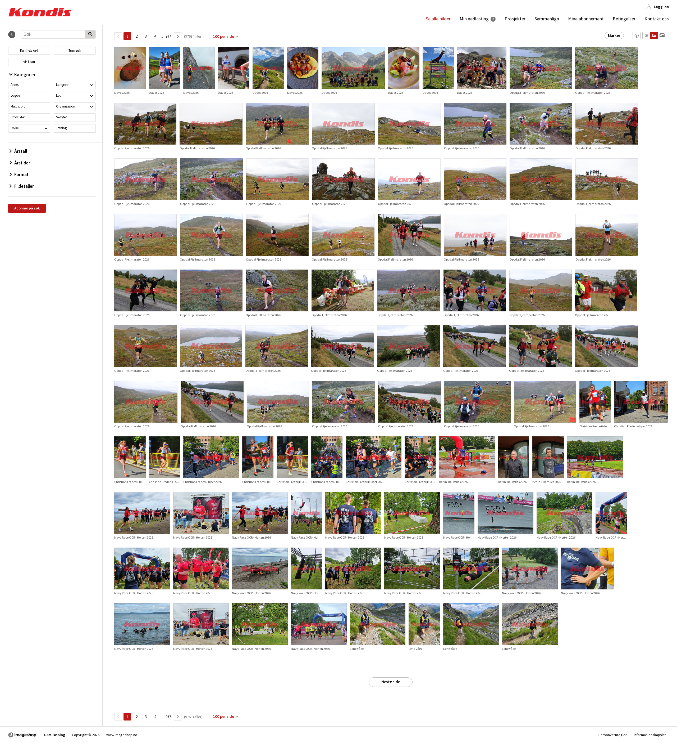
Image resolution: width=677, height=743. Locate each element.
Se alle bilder (438, 19)
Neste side (390, 681)
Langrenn (63, 84)
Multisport (18, 106)
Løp (59, 95)
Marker (614, 35)
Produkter (18, 117)
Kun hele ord (29, 50)
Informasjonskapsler (650, 734)
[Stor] (662, 35)
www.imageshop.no (121, 734)
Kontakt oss (656, 19)
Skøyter (61, 117)
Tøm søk (74, 50)
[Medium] (654, 35)
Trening (61, 128)
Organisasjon (65, 106)
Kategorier (24, 75)
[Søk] (90, 34)
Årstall (20, 151)
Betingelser (624, 19)
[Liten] (646, 35)
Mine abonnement (586, 19)
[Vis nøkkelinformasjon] (636, 35)
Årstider (22, 163)
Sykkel (15, 128)
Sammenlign (546, 19)
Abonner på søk (27, 208)
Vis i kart (29, 62)
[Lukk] (11, 34)
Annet (15, 84)
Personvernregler (612, 734)
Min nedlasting (474, 19)
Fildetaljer (24, 186)
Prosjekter (515, 19)
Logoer (16, 95)
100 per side (223, 36)
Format (21, 174)
